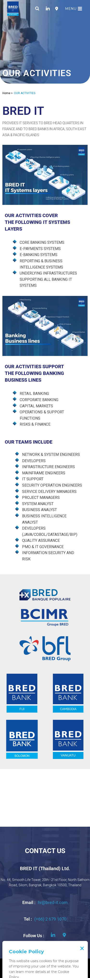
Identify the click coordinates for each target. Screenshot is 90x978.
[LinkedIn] (48, 8)
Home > (7, 93)
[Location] (56, 8)
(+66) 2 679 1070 (50, 919)
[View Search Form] (37, 8)
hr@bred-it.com (53, 902)
